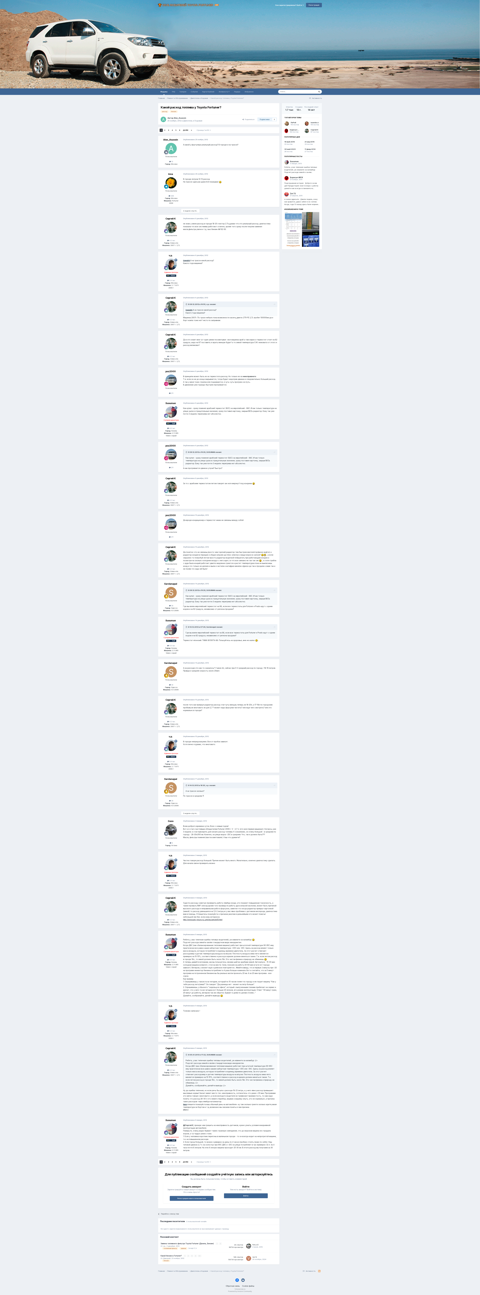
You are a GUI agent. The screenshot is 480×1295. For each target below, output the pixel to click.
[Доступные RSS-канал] (319, 1271)
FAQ (173, 92)
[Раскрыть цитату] (187, 304)
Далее (185, 130)
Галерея (183, 92)
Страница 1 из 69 (203, 130)
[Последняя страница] (191, 130)
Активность (223, 92)
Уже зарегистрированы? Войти (289, 5)
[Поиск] (319, 92)
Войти (245, 1196)
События (194, 92)
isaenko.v (315, 123)
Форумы (164, 92)
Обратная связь (233, 1286)
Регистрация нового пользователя (191, 1198)
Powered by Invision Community (240, 1291)
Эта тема (309, 92)
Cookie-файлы (248, 1286)
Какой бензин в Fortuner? (171, 1256)
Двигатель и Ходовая (192, 121)
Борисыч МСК (296, 130)
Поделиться (249, 119)
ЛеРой (293, 123)
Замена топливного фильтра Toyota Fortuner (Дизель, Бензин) (187, 1244)
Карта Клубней (208, 92)
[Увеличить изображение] (220, 182)
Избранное (249, 92)
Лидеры (237, 92)
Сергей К (314, 130)
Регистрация (314, 5)
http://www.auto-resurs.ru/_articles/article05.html (202, 920)
